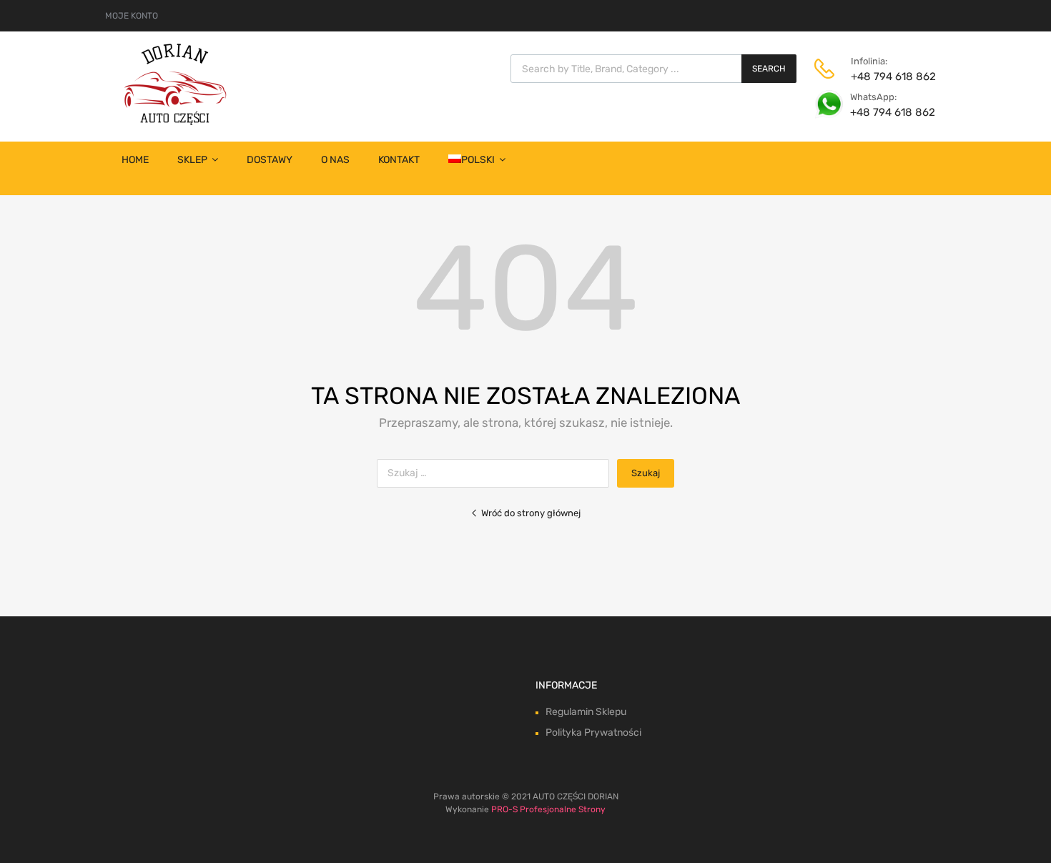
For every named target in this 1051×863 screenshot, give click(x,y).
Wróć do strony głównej (531, 513)
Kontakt (399, 160)
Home (135, 160)
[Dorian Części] (175, 121)
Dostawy (269, 160)
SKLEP (192, 160)
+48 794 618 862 (886, 76)
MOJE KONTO (131, 16)
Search (769, 69)
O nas (335, 160)
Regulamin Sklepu (586, 712)
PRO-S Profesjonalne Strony (548, 809)
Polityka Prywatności (593, 732)
